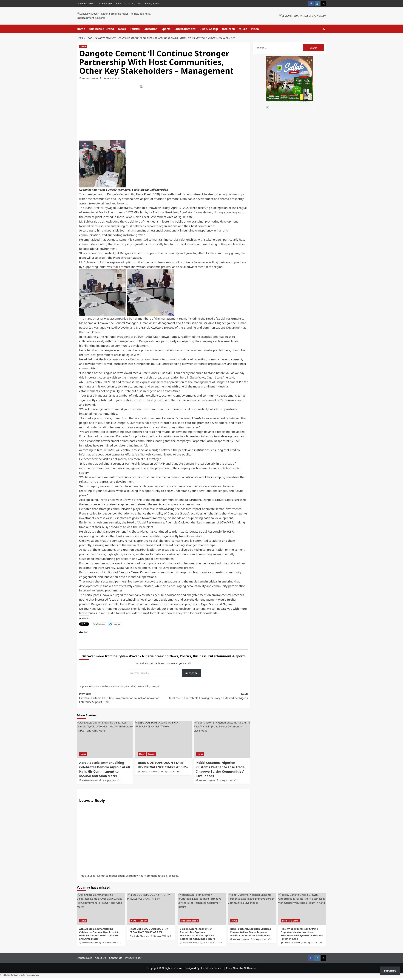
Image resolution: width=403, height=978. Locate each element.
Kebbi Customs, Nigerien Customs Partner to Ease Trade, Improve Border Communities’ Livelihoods (221, 769)
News (122, 29)
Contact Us (135, 3)
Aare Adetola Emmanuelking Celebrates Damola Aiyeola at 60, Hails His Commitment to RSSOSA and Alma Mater (105, 769)
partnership (143, 686)
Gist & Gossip (208, 29)
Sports (166, 29)
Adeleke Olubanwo (90, 78)
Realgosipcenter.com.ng (190, 609)
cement (89, 686)
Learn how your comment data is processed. (152, 875)
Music (243, 29)
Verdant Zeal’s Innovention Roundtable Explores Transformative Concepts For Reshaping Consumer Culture (197, 933)
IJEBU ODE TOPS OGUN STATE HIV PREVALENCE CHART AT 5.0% (163, 764)
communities (101, 686)
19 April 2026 (108, 78)
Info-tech (228, 29)
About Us (121, 3)
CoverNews (233, 968)
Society (151, 754)
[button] (324, 29)
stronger (155, 686)
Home (81, 29)
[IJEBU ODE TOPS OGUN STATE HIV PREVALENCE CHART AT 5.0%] (163, 739)
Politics (135, 29)
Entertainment (185, 29)
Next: (208, 696)
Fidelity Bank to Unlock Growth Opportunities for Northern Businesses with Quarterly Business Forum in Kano (302, 933)
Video (255, 29)
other (132, 686)
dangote (124, 686)
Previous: (119, 698)
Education (151, 29)
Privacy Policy (152, 3)
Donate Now (105, 3)
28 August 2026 (109, 780)
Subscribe (191, 673)
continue (114, 686)
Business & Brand (101, 29)
